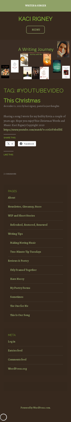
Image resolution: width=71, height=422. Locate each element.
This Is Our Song (20, 315)
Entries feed (15, 350)
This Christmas (22, 100)
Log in (11, 341)
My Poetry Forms (20, 288)
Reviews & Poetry (18, 261)
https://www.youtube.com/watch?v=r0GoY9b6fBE (33, 130)
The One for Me (19, 306)
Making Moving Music (23, 243)
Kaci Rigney (35, 19)
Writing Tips (15, 234)
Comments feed (17, 359)
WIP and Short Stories (21, 216)
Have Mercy (17, 279)
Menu (36, 30)
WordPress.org (17, 369)
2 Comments (10, 173)
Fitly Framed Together (23, 270)
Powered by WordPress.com (35, 407)
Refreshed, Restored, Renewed (28, 225)
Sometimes (16, 297)
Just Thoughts (52, 106)
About (11, 198)
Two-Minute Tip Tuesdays (25, 252)
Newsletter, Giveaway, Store (25, 207)
